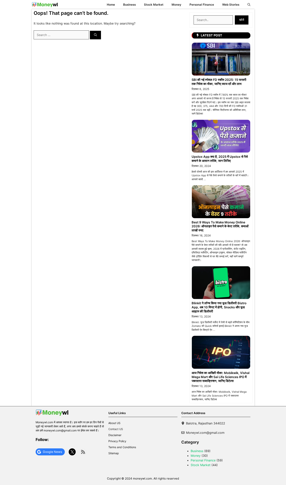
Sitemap (113, 453)
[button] (248, 4)
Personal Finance (201, 4)
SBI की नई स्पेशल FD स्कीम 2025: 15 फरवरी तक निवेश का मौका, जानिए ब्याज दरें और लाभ (219, 82)
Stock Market (153, 4)
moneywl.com (142, 478)
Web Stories (230, 4)
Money (176, 4)
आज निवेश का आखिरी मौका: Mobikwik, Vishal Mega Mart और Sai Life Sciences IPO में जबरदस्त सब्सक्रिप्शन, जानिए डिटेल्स (220, 377)
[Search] (95, 35)
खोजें (241, 20)
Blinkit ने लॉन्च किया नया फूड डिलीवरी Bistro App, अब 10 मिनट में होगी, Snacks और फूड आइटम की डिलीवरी (219, 307)
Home (111, 4)
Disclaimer (114, 435)
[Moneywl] (45, 4)
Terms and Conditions (122, 447)
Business (129, 4)
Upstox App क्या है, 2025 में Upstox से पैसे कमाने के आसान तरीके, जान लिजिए (220, 159)
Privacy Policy (117, 441)
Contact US (115, 429)
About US (114, 423)
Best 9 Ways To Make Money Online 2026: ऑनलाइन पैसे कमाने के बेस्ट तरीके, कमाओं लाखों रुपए (220, 226)
